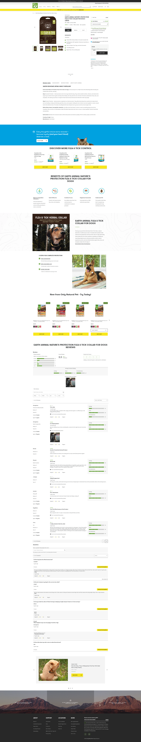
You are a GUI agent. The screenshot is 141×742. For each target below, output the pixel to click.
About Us (34, 721)
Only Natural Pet (90, 738)
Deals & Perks (73, 728)
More (57, 6)
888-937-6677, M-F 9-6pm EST (51, 731)
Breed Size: (67, 27)
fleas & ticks (74, 664)
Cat (44, 6)
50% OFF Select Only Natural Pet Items (69, 1)
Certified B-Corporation (37, 723)
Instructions (65, 83)
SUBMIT (107, 719)
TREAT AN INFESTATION (45, 258)
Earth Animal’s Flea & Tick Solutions (82, 243)
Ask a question (83, 24)
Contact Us (48, 726)
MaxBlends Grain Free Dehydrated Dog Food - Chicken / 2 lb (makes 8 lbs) (80, 321)
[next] (109, 320)
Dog (40, 6)
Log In (94, 50)
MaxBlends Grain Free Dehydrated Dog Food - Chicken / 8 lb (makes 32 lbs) (99, 321)
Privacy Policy (48, 733)
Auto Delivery (73, 726)
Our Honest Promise (36, 728)
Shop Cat (60, 728)
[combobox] (82, 7)
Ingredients (55, 83)
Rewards (101, 6)
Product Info (47, 83)
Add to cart (41, 334)
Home (33, 13)
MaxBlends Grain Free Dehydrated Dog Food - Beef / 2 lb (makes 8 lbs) (60, 321)
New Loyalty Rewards (74, 721)
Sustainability (35, 731)
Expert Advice (35, 726)
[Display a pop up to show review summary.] (43, 161)
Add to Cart (45, 167)
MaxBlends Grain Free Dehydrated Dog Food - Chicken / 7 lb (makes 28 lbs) (41, 321)
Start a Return (48, 728)
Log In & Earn (40, 140)
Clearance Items (74, 731)
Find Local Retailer (61, 721)
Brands (48, 6)
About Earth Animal (76, 83)
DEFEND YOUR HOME (45, 269)
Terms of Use (73, 733)
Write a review (76, 24)
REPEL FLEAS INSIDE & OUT (46, 263)
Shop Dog (60, 726)
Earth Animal (67, 15)
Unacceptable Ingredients (75, 723)
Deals (53, 6)
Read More (75, 675)
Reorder (95, 6)
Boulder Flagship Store (62, 723)
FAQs (47, 723)
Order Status (48, 721)
